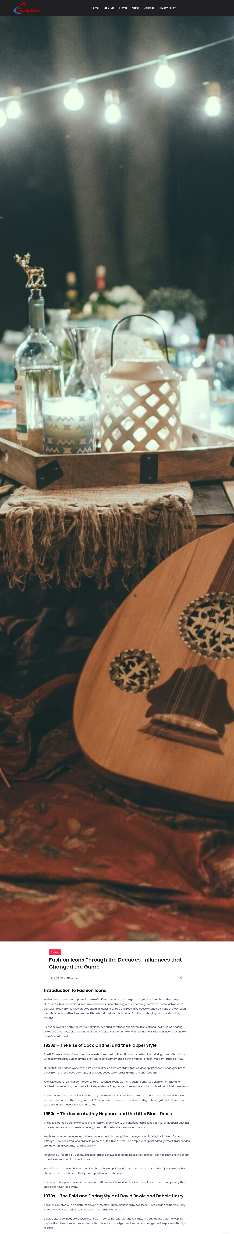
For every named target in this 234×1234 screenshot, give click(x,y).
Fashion (55, 952)
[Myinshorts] (26, 8)
